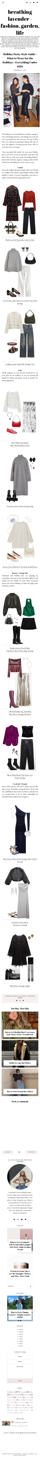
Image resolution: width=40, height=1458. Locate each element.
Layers (26, 1394)
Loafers (27, 240)
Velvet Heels (16, 859)
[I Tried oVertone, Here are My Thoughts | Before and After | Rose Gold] (20, 1280)
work (29, 1407)
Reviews (12, 1407)
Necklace (22, 446)
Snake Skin (21, 1407)
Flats (16, 446)
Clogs (19, 364)
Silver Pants (17, 301)
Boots (17, 651)
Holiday (14, 996)
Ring (31, 506)
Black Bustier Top (18, 775)
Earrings (28, 364)
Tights (27, 986)
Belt (22, 364)
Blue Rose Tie (18, 567)
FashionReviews (24, 1410)
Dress (22, 922)
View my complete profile (19, 1426)
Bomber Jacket (15, 648)
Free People (12, 1405)
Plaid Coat (9, 240)
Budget (19, 1397)
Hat (26, 1405)
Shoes (26, 922)
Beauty (20, 1405)
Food (20, 1400)
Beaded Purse (32, 567)
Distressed (10, 1410)
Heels (21, 506)
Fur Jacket (15, 922)
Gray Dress (10, 506)
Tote (33, 364)
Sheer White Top (17, 443)
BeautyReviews (11, 1413)
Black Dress (14, 986)
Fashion (8, 996)
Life (31, 1392)
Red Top (16, 240)
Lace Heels (25, 301)
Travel (9, 1397)
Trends (20, 998)
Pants (27, 775)
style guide (22, 996)
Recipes (19, 1413)
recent (7, 1152)
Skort (12, 651)
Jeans (22, 240)
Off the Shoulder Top (16, 712)
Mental (31, 1402)
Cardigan (8, 364)
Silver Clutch (32, 859)
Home (31, 1405)
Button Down (11, 1400)
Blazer (9, 775)
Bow (16, 506)
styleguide (31, 996)
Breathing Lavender (20, 1422)
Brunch (28, 1397)
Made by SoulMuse (20, 1455)
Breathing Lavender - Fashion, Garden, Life (20, 22)
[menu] (3, 2)
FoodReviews (21, 1402)
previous (31, 1152)
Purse (32, 240)
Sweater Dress (8, 567)
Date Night (15, 1394)
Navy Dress (7, 859)
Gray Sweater (7, 301)
